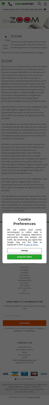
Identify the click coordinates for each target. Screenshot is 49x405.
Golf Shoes (24, 283)
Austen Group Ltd (33, 397)
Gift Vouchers (24, 293)
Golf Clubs (25, 267)
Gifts (24, 291)
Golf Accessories (24, 288)
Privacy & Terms (31, 244)
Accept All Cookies (24, 257)
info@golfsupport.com (27, 360)
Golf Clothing (24, 278)
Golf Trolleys (24, 285)
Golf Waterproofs (24, 280)
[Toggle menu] (45, 4)
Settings (24, 250)
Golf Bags (24, 270)
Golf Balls (24, 272)
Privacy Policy (30, 331)
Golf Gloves (24, 275)
